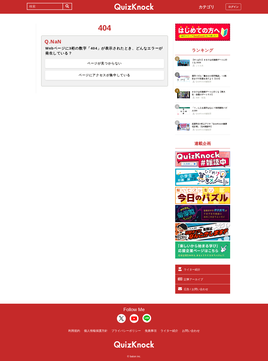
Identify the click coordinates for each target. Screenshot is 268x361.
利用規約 (74, 330)
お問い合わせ (191, 330)
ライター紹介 (192, 269)
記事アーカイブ (193, 279)
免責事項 (151, 330)
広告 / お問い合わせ (196, 289)
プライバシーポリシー (126, 330)
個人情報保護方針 (96, 330)
